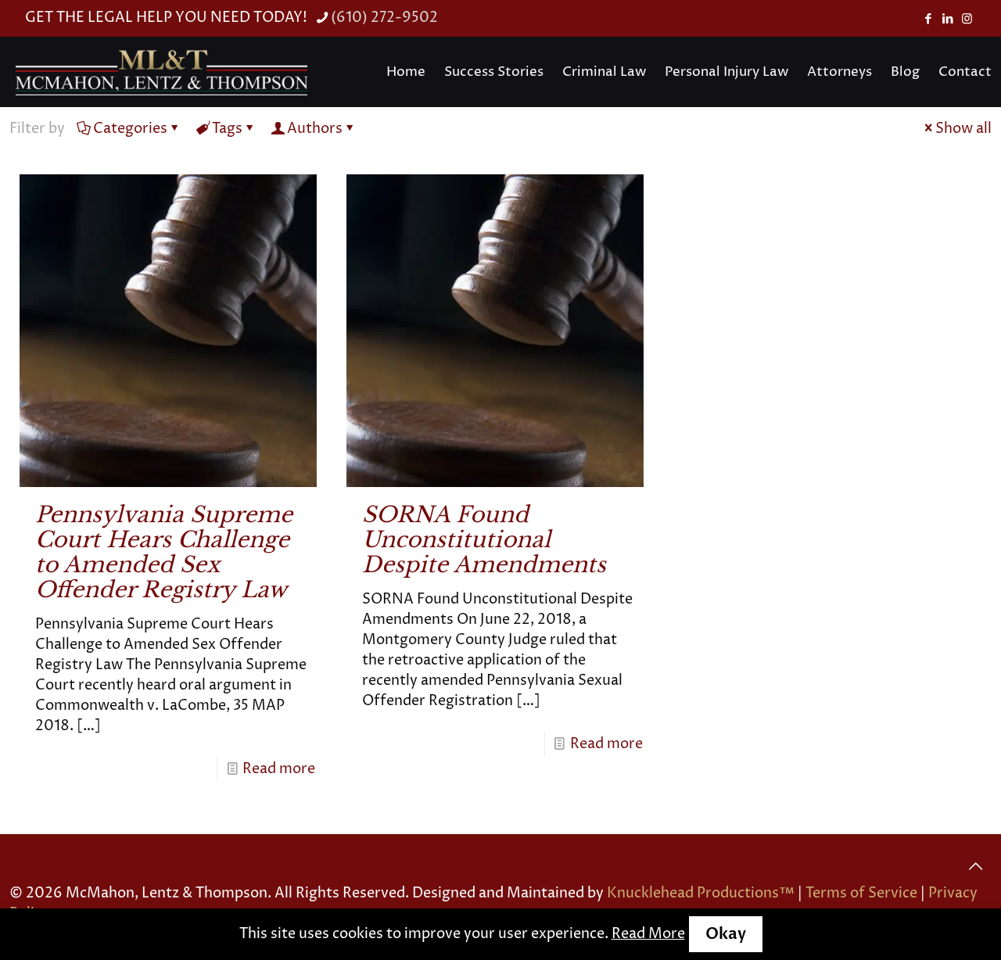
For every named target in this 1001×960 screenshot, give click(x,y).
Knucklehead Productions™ (701, 893)
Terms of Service (861, 893)
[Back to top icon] (975, 867)
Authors (315, 128)
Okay (725, 933)
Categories (130, 128)
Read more (278, 769)
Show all (963, 128)
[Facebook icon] (928, 19)
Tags (227, 128)
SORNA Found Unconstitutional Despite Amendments (484, 540)
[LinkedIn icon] (947, 19)
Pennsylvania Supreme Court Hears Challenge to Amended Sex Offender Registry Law (163, 552)
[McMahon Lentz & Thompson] (161, 72)
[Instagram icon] (967, 19)
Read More (648, 934)
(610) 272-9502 (384, 17)
